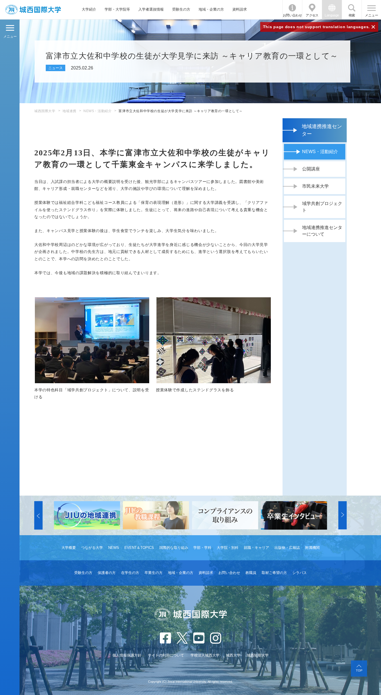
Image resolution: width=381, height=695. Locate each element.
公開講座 (311, 168)
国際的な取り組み (173, 548)
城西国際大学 (45, 111)
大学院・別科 (227, 548)
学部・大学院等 (117, 9)
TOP (359, 670)
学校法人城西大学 (205, 655)
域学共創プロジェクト (322, 207)
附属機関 (312, 548)
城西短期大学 (258, 655)
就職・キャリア (256, 548)
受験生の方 (181, 9)
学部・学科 (202, 548)
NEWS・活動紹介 (97, 111)
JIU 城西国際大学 (33, 10)
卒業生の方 (153, 573)
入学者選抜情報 (151, 9)
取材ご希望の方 (274, 573)
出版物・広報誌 (287, 548)
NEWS (113, 548)
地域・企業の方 (211, 9)
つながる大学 (92, 548)
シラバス (299, 573)
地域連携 (69, 111)
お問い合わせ (292, 15)
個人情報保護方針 (126, 655)
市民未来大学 (315, 186)
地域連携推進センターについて (322, 231)
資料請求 (239, 9)
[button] (38, 515)
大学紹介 (89, 9)
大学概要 (68, 548)
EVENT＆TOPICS (139, 548)
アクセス (312, 15)
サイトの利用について (166, 655)
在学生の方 (130, 573)
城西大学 (233, 655)
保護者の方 (107, 573)
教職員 (250, 573)
